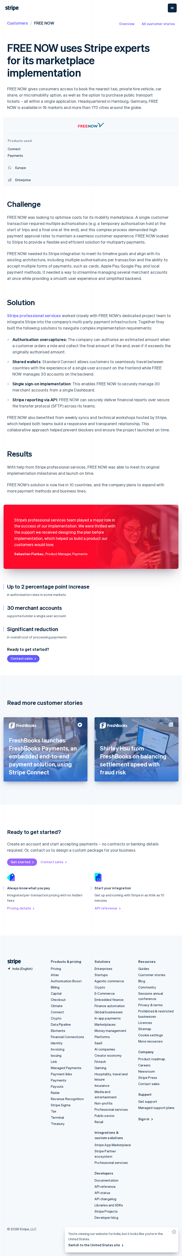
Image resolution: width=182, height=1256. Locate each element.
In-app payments (108, 1018)
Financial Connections (67, 1037)
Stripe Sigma (60, 1105)
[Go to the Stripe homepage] (12, 961)
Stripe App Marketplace (113, 1145)
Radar (55, 1092)
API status (102, 1192)
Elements (58, 1030)
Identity (57, 1043)
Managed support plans (156, 1107)
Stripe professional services (34, 315)
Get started (20, 862)
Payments (59, 1080)
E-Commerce (105, 993)
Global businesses (109, 1012)
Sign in (143, 1119)
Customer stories (151, 975)
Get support (147, 1101)
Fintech (100, 1061)
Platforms (102, 1037)
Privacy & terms (150, 1005)
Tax (54, 1111)
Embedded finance (109, 999)
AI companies (105, 1049)
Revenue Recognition (67, 1099)
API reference (106, 908)
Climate (57, 1006)
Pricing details (19, 908)
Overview (127, 23)
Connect (57, 1012)
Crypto (56, 1018)
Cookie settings (150, 1035)
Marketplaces (105, 1024)
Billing (55, 987)
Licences (145, 1022)
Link (54, 1061)
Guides (143, 968)
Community (147, 987)
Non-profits (104, 1103)
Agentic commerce (109, 981)
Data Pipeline (61, 1024)
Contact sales (22, 658)
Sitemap (144, 1029)
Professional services (111, 1109)
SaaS (98, 1043)
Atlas (55, 975)
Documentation (107, 1180)
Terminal (57, 1117)
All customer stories (158, 23)
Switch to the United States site (94, 1245)
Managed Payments (66, 1068)
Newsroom (146, 1071)
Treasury (58, 1123)
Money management (110, 1030)
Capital (56, 993)
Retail (99, 1122)
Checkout (58, 999)
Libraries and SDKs (109, 1205)
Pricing (56, 968)
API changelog (106, 1199)
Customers (17, 22)
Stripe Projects (106, 1211)
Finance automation (110, 1006)
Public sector (105, 1115)
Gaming (100, 1068)
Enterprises (103, 968)
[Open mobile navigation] (172, 8)
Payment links (61, 1074)
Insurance (102, 1085)
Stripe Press (147, 1077)
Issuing (56, 1055)
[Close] (173, 1232)
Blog (141, 981)
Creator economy (108, 1055)
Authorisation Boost (66, 981)
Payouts (57, 1086)
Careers (144, 1065)
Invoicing (57, 1049)
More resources (150, 1041)
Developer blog (106, 1217)
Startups (101, 975)
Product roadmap (151, 1059)
